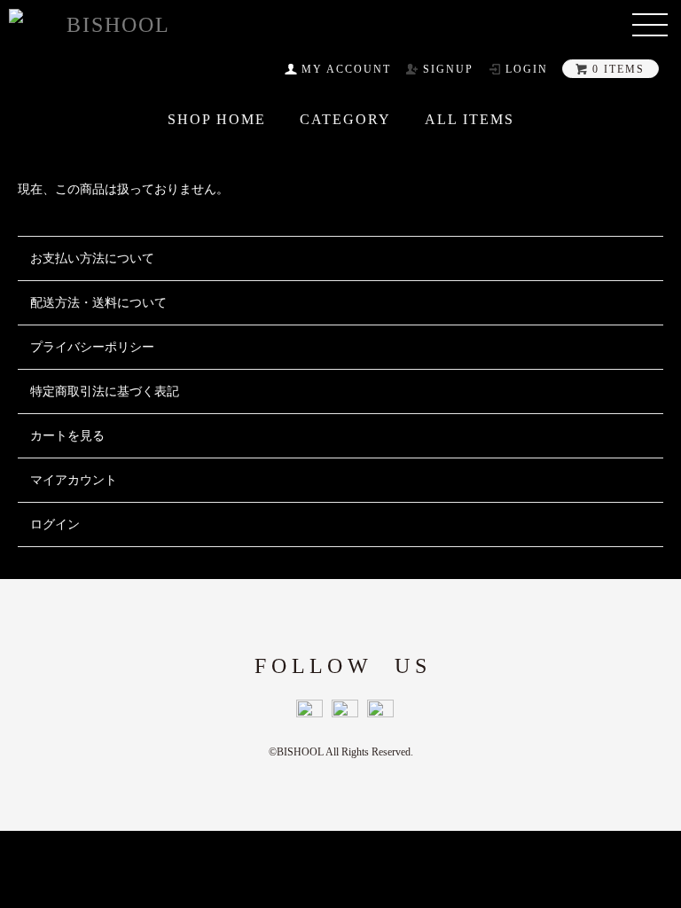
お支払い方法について (92, 258)
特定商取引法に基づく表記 (104, 391)
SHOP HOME (217, 120)
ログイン (55, 524)
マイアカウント (73, 480)
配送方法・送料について (98, 302)
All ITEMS (469, 120)
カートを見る (67, 435)
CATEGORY (345, 120)
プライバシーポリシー (92, 347)
